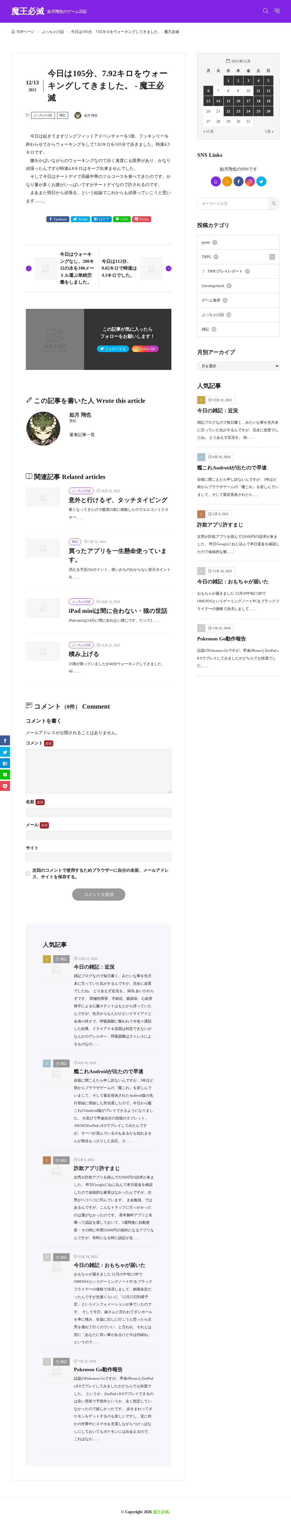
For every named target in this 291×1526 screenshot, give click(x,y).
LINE (124, 219)
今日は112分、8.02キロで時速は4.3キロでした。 (119, 268)
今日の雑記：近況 (94, 967)
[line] (5, 774)
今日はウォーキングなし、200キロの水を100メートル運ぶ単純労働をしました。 (77, 268)
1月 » (269, 131)
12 (269, 91)
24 (248, 111)
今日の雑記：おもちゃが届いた (110, 1265)
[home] (216, 181)
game (209, 242)
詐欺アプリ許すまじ (97, 1168)
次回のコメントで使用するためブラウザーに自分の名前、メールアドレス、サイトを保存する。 (100, 873)
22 (228, 111)
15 (228, 101)
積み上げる (84, 654)
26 (269, 111)
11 (258, 91)
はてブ (104, 219)
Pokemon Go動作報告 (98, 1369)
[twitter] (261, 181)
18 (259, 101)
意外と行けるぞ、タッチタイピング (118, 500)
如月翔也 (228, 168)
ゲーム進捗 (214, 300)
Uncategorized (216, 286)
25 (259, 111)
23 (238, 111)
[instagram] (250, 181)
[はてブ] (5, 763)
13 (208, 101)
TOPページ (25, 32)
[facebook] (239, 181)
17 (248, 101)
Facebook (60, 219)
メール (33, 824)
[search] (273, 203)
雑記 (62, 115)
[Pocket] (5, 786)
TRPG (210, 257)
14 (218, 101)
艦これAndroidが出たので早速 (109, 1071)
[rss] (227, 181)
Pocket (144, 219)
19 (269, 101)
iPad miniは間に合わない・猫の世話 (118, 610)
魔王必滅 (49, 11)
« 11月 (208, 131)
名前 (31, 801)
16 (238, 101)
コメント (35, 742)
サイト (32, 848)
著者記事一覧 (82, 434)
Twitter (83, 219)
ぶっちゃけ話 (53, 32)
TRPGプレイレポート (228, 271)
